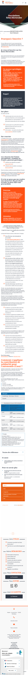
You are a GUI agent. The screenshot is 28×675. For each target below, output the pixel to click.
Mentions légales (14, 648)
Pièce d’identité (11, 558)
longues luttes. (5, 46)
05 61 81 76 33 (14, 151)
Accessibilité (14, 647)
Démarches (14, 645)
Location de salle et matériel (14, 560)
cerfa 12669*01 (9, 131)
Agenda (14, 644)
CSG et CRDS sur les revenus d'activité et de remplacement (13, 461)
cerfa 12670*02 (9, 167)
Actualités (14, 642)
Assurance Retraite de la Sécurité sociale (13, 474)
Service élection (4, 356)
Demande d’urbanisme (13, 554)
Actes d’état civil (11, 556)
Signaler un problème (12, 569)
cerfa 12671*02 (9, 164)
